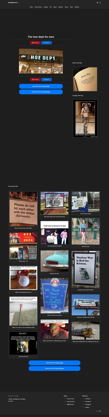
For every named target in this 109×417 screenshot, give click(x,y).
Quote (55, 7)
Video (31, 7)
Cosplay (46, 7)
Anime (66, 7)
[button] (97, 2)
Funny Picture (38, 7)
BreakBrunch (16, 399)
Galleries (60, 7)
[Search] (100, 2)
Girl (51, 7)
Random (77, 7)
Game (71, 7)
